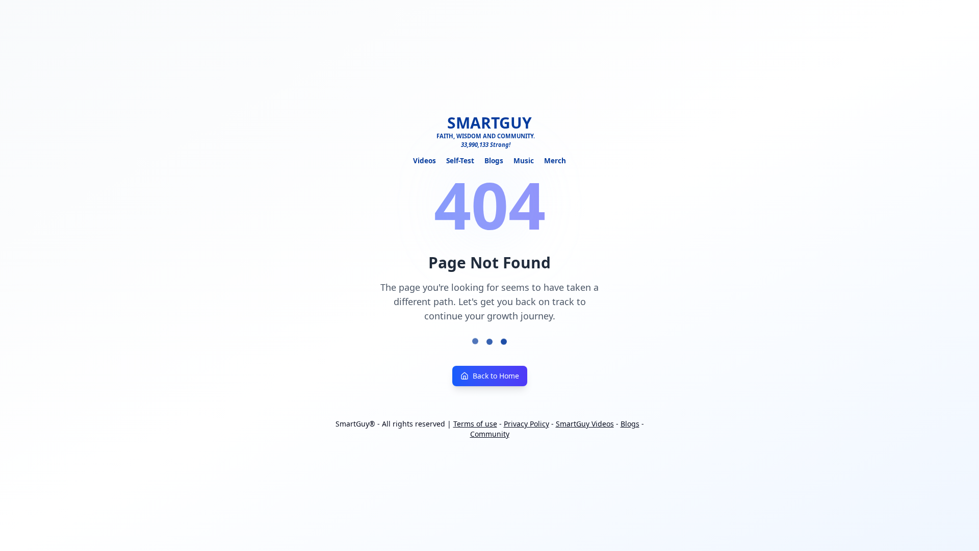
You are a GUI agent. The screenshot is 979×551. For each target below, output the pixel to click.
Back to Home (496, 376)
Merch (555, 160)
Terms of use (475, 424)
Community (489, 434)
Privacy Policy (526, 424)
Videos (424, 160)
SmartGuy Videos (585, 424)
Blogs (493, 160)
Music (523, 160)
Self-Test (460, 160)
